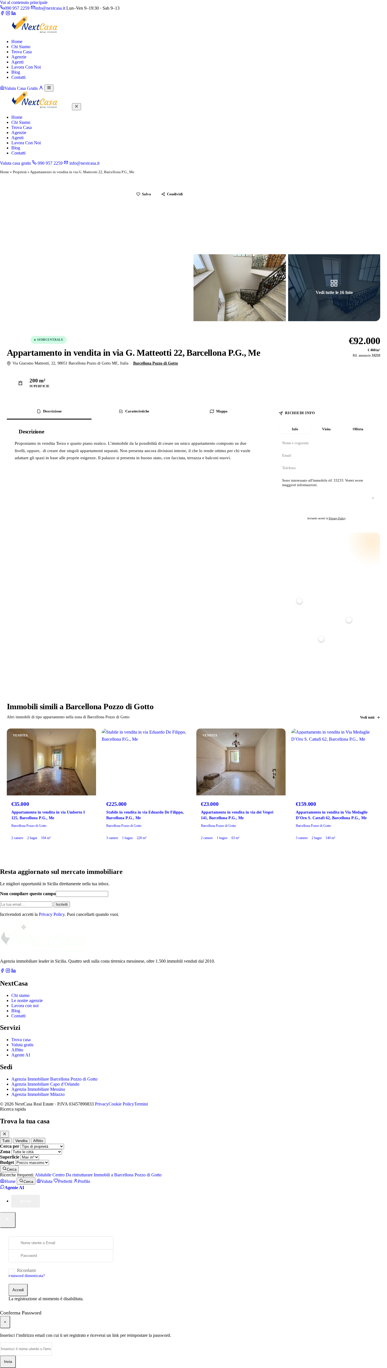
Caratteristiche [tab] (137, 411)
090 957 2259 (50, 163)
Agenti (17, 62)
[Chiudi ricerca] (4, 1134)
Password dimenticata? (26, 1276)
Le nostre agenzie (27, 1000)
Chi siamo (20, 995)
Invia (8, 1361)
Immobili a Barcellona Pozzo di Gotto (127, 1174)
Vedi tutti (367, 717)
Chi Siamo (20, 46)
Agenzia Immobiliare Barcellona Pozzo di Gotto (54, 1079)
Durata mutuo (289, 611)
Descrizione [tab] (52, 411)
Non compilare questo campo (28, 893)
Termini (141, 1104)
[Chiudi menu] (76, 106)
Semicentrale (50, 339)
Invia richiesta (329, 509)
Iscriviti (62, 904)
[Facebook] (2, 13)
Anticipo (285, 592)
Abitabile (43, 1174)
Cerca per (9, 1146)
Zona (5, 1151)
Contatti (18, 77)
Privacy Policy (337, 518)
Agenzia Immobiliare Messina (38, 1089)
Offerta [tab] (358, 429)
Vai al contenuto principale (24, 2)
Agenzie (18, 56)
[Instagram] (8, 13)
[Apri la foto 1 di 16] (99, 253)
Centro (58, 1174)
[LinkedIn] (13, 13)
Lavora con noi (25, 1005)
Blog (15, 72)
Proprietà (20, 172)
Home (16, 41)
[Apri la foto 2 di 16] (240, 218)
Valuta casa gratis (15, 163)
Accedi (18, 1290)
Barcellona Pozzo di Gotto (155, 363)
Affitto (17, 1049)
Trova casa (21, 1039)
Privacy (102, 1104)
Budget (7, 1162)
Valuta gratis (22, 1044)
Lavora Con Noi (26, 67)
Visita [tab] (326, 429)
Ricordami (26, 1270)
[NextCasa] (35, 31)
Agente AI (20, 1055)
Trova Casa (21, 51)
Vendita (17, 339)
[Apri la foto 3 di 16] (334, 218)
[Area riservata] (41, 88)
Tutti (6, 1141)
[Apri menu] (49, 88)
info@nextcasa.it (83, 163)
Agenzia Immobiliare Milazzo (38, 1094)
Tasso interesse (289, 630)
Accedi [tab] (25, 1201)
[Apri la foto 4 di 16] (240, 287)
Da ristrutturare (79, 1174)
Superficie (9, 1157)
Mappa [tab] (221, 411)
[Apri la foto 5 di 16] (334, 287)
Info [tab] (295, 429)
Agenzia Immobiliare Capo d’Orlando (45, 1084)
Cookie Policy (121, 1104)
